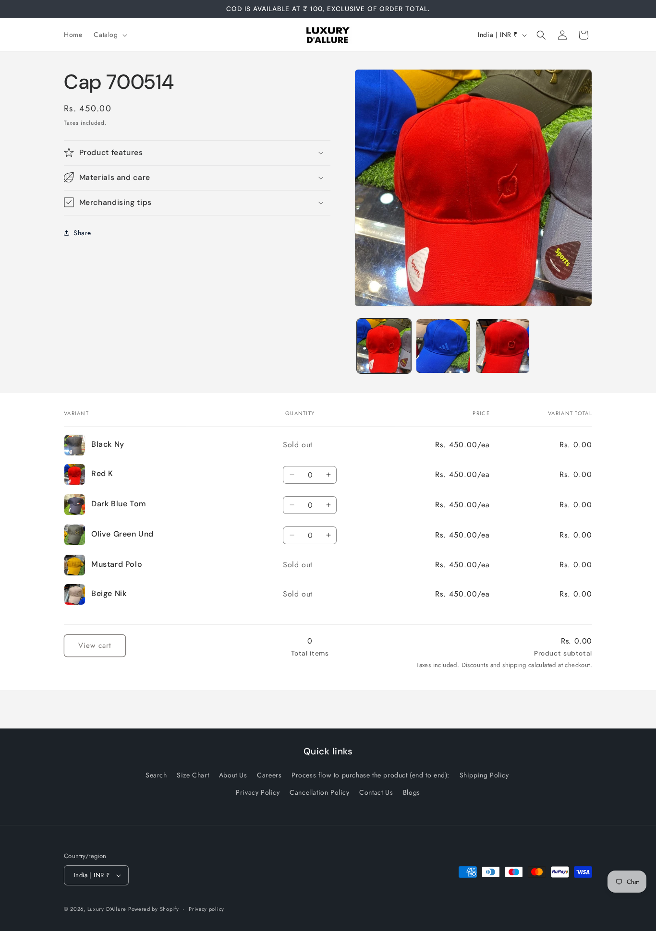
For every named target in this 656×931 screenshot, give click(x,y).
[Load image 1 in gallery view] (384, 346)
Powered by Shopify (153, 909)
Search (156, 775)
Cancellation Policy (319, 792)
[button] (109, 34)
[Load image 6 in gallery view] (502, 346)
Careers (269, 775)
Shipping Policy (484, 775)
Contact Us (376, 792)
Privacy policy (206, 909)
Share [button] (82, 233)
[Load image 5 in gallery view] (443, 346)
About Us (233, 775)
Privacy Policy (257, 792)
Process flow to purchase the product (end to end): (370, 775)
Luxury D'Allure (107, 909)
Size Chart (193, 775)
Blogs (411, 792)
